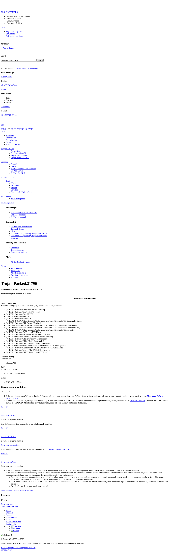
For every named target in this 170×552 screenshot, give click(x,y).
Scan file (14, 164)
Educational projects (19, 252)
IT (18, 129)
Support (9, 515)
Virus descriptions (18, 198)
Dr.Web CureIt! (17, 171)
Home (8, 511)
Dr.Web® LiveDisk (137, 401)
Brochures (15, 248)
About (13, 183)
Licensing (15, 185)
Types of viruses (17, 229)
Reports (14, 188)
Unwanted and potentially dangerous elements (29, 236)
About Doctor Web (13, 144)
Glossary (14, 238)
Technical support (14, 19)
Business (9, 513)
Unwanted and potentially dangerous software (29, 233)
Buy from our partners (14, 31)
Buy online (10, 34)
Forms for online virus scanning (23, 169)
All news (14, 277)
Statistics (14, 190)
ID (32, 129)
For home (10, 135)
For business (11, 138)
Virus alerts (15, 271)
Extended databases (18, 215)
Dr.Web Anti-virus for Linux (58, 449)
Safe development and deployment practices (18, 548)
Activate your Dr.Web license (18, 16)
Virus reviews (16, 268)
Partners (9, 519)
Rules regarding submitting (27, 68)
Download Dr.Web (14, 23)
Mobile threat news (18, 273)
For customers (11, 517)
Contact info (11, 524)
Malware (14, 231)
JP (20, 129)
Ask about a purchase (14, 36)
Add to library (8, 48)
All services (15, 151)
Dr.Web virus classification (21, 227)
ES (12, 129)
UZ (26, 129)
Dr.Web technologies (19, 217)
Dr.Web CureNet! (18, 173)
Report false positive (19, 155)
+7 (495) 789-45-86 (9, 85)
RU (2, 129)
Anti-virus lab (11, 140)
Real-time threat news (19, 275)
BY (29, 129)
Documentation (13, 21)
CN (6, 129)
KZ (23, 129)
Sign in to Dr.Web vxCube (21, 192)
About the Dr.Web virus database (24, 213)
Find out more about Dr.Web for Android (17, 490)
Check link (15, 166)
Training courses (17, 250)
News (8, 142)
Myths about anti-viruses (20, 262)
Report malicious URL (20, 158)
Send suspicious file (19, 153)
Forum (3, 89)
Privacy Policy (6, 550)
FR (15, 129)
